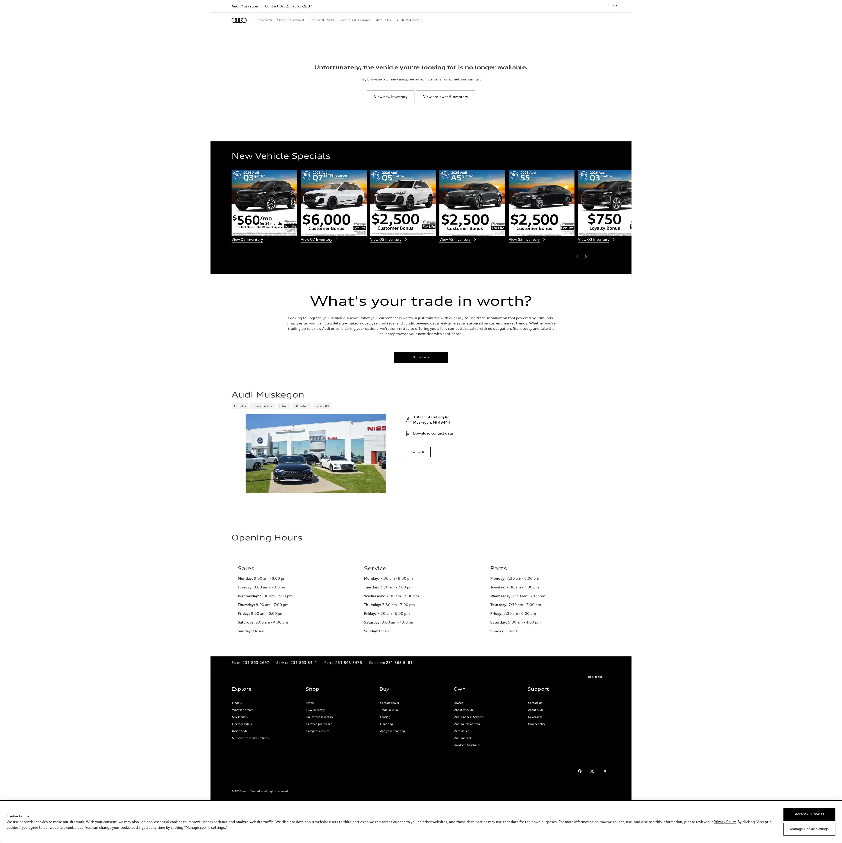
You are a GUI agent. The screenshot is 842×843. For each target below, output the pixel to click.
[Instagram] (604, 771)
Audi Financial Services (468, 716)
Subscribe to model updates (250, 738)
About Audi (535, 709)
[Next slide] (585, 256)
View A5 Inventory (455, 239)
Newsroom (535, 716)
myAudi (459, 702)
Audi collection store (467, 723)
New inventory (315, 709)
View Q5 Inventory (385, 239)
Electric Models (242, 723)
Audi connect (462, 738)
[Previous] (577, 256)
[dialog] (421, 821)
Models (237, 702)
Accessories (461, 731)
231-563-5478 (348, 662)
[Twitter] (592, 771)
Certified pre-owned (319, 723)
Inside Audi (239, 731)
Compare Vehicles (317, 731)
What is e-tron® (242, 709)
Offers (310, 702)
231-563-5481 (399, 662)
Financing (386, 723)
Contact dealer (389, 702)
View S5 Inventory (524, 239)
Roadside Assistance (467, 745)
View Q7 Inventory (316, 239)
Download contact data (433, 433)
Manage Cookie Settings (809, 829)
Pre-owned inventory (319, 716)
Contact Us (535, 702)
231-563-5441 (304, 662)
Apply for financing (392, 731)
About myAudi (463, 709)
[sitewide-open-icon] (615, 6)
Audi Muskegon (245, 6)
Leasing (385, 716)
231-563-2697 (299, 6)
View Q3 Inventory (247, 239)
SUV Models (240, 716)
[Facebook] (580, 771)
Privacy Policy (536, 723)
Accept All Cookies (809, 814)
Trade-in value (389, 709)
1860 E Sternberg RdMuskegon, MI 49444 (431, 419)
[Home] (239, 20)
